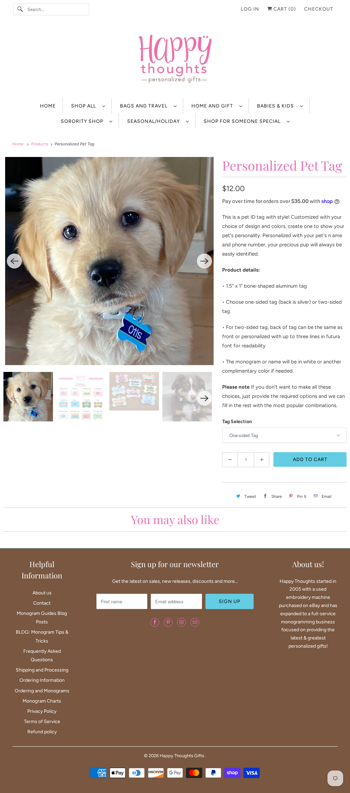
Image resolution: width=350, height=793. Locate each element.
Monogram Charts (42, 701)
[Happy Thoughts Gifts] (175, 60)
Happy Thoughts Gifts (182, 755)
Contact (42, 603)
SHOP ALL (85, 106)
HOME (48, 106)
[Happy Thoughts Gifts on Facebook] (154, 622)
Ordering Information (42, 680)
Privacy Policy (41, 711)
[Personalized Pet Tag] (109, 261)
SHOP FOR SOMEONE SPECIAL (243, 121)
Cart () (284, 9)
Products (40, 144)
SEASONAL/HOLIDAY (155, 121)
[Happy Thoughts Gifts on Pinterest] (168, 622)
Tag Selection (237, 421)
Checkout (318, 9)
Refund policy (42, 732)
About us (42, 593)
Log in (250, 9)
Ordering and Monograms (42, 691)
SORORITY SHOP (83, 121)
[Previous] (14, 261)
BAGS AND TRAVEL (145, 106)
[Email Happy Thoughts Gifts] (194, 622)
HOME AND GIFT (213, 106)
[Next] (204, 261)
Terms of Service (42, 721)
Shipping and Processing (42, 670)
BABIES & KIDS (277, 106)
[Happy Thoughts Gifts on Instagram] (181, 622)
